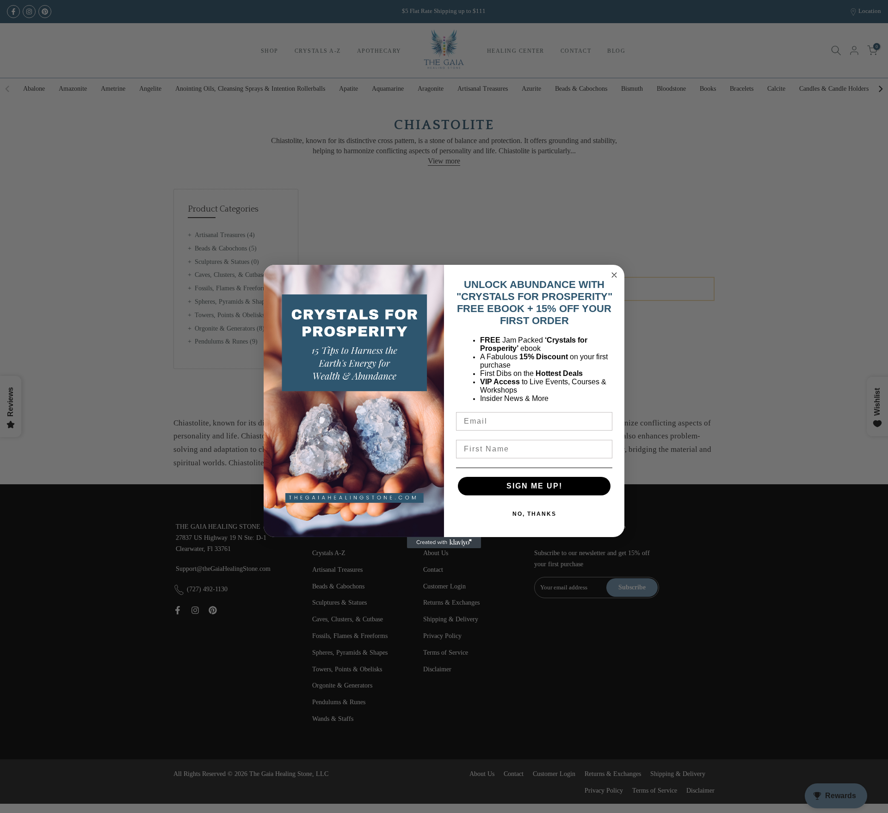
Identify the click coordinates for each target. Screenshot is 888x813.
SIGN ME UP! (534, 486)
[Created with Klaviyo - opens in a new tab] (444, 542)
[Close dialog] (614, 275)
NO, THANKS (534, 514)
